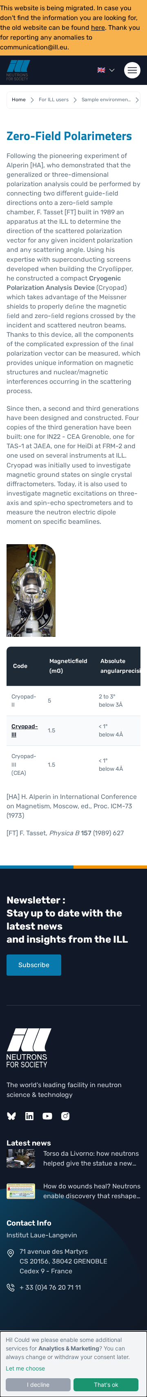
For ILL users (54, 99)
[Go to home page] (18, 70)
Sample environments (106, 99)
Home (19, 99)
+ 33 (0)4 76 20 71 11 (50, 1287)
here (98, 27)
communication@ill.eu (33, 47)
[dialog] (73, 1364)
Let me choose (25, 1368)
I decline (38, 1384)
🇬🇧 (101, 70)
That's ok (106, 1384)
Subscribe (33, 965)
